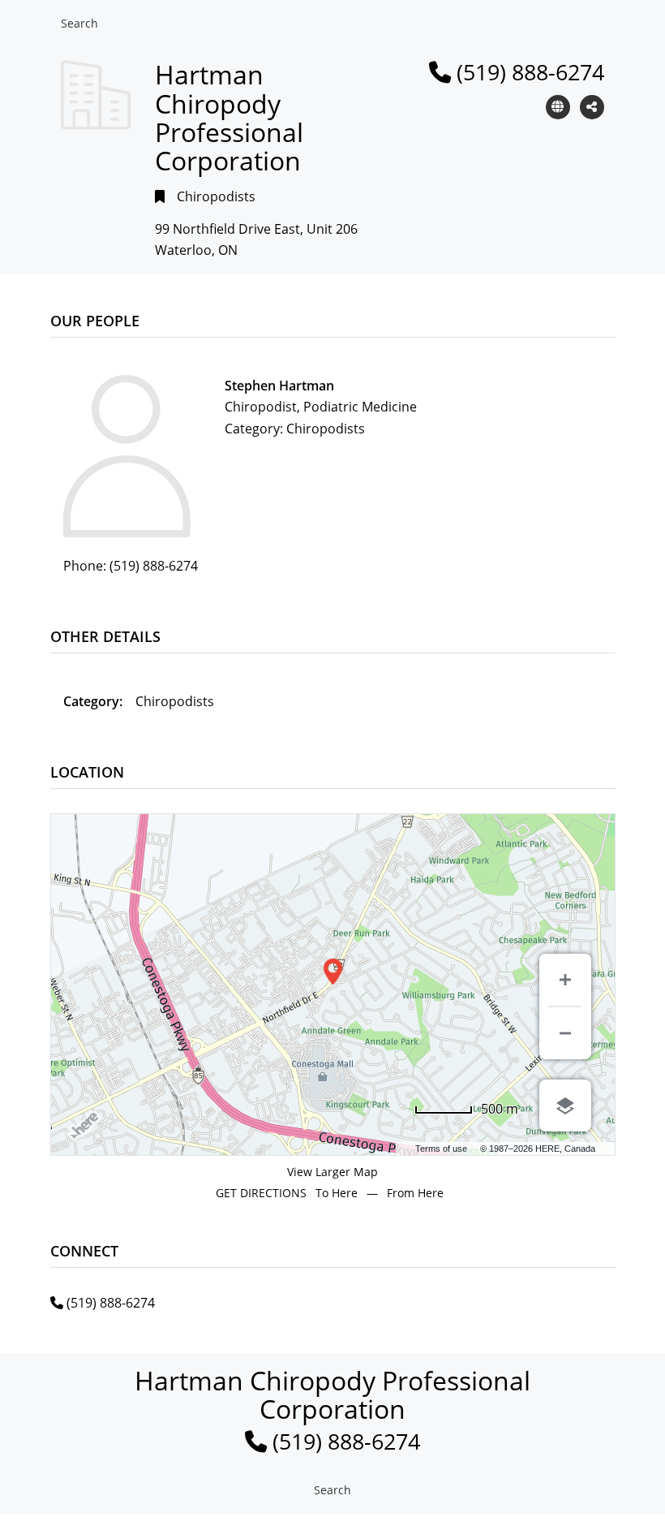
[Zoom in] (565, 980)
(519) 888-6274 (530, 72)
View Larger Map (332, 1171)
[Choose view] (565, 1105)
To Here (336, 1192)
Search (79, 23)
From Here (415, 1192)
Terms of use (441, 1148)
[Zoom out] (565, 1033)
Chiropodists (216, 196)
